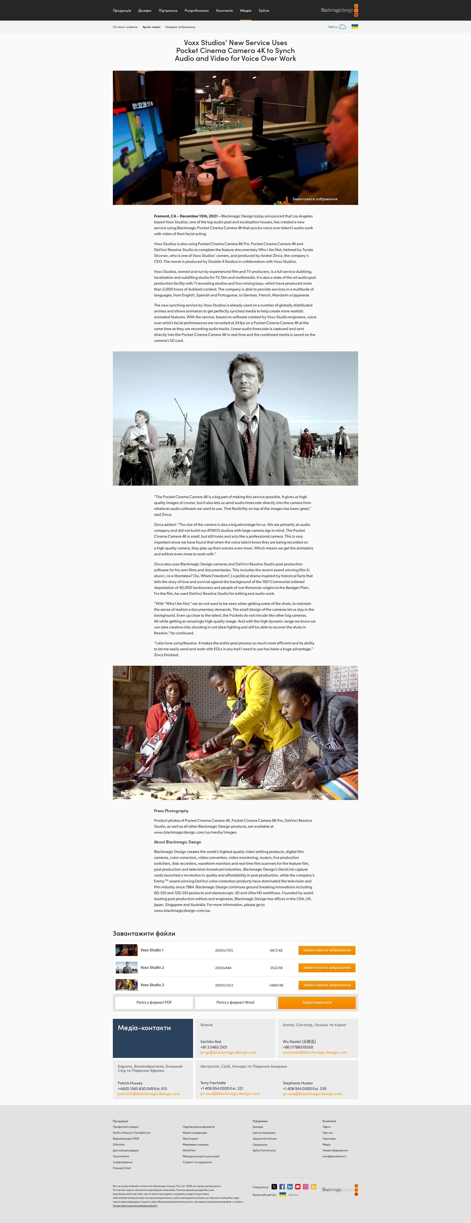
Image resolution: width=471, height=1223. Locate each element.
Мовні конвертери (195, 1132)
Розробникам (197, 10)
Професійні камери (125, 1127)
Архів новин (151, 27)
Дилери (144, 10)
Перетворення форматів (199, 1127)
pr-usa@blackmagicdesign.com (230, 1093)
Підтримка (168, 10)
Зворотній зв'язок (265, 1138)
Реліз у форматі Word (235, 1002)
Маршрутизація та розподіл (201, 1156)
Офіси (327, 1127)
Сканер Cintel (122, 1168)
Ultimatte (119, 1144)
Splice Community (264, 1150)
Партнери (329, 1138)
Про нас (328, 1132)
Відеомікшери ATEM (126, 1138)
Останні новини (125, 27)
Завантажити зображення (315, 199)
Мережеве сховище (196, 1144)
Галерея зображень (180, 27)
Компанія (224, 10)
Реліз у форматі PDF (154, 1002)
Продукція (122, 10)
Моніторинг (191, 1138)
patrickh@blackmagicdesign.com (149, 1094)
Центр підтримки (264, 1132)
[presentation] (120, 138)
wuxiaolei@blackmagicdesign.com (315, 1052)
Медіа (245, 10)
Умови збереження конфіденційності (135, 1205)
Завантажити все (317, 1002)
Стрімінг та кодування (197, 1162)
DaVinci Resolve (132, 1132)
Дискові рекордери (126, 1150)
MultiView (189, 1150)
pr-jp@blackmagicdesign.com (228, 1052)
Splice (264, 10)
